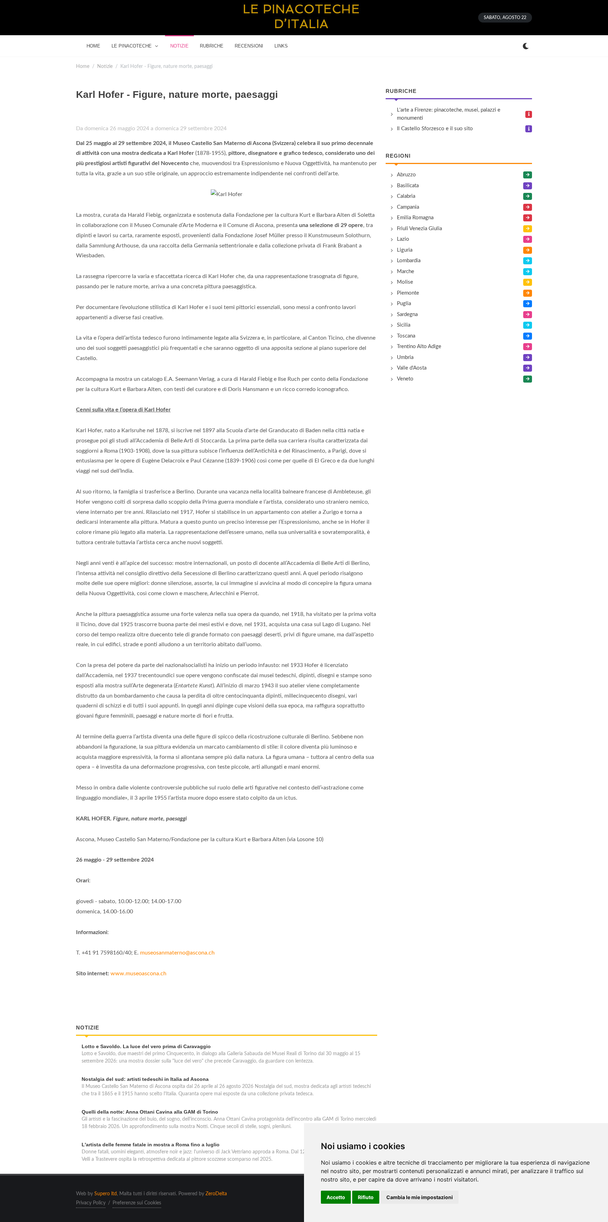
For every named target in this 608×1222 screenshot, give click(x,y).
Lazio (403, 239)
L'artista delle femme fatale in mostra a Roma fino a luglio (151, 1144)
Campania (408, 207)
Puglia (404, 303)
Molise (405, 282)
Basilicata (408, 185)
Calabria (406, 196)
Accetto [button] (336, 1197)
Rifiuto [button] (366, 1197)
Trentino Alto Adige (419, 346)
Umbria (405, 357)
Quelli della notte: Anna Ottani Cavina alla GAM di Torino (150, 1112)
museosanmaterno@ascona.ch (177, 953)
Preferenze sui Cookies (137, 1203)
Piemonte (408, 293)
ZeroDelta (216, 1193)
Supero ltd (105, 1193)
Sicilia (403, 325)
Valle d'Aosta (411, 368)
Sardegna (407, 314)
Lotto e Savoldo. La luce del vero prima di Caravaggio (146, 1046)
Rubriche (401, 91)
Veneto (405, 379)
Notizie (105, 66)
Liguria (404, 250)
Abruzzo (406, 174)
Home (82, 66)
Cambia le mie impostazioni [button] (419, 1197)
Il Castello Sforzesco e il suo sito (435, 128)
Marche (405, 271)
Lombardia (408, 260)
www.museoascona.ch (138, 973)
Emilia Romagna (415, 217)
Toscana (406, 336)
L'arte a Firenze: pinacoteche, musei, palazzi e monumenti (448, 114)
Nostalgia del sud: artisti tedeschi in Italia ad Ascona (145, 1079)
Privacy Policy (91, 1203)
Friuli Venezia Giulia (419, 228)
